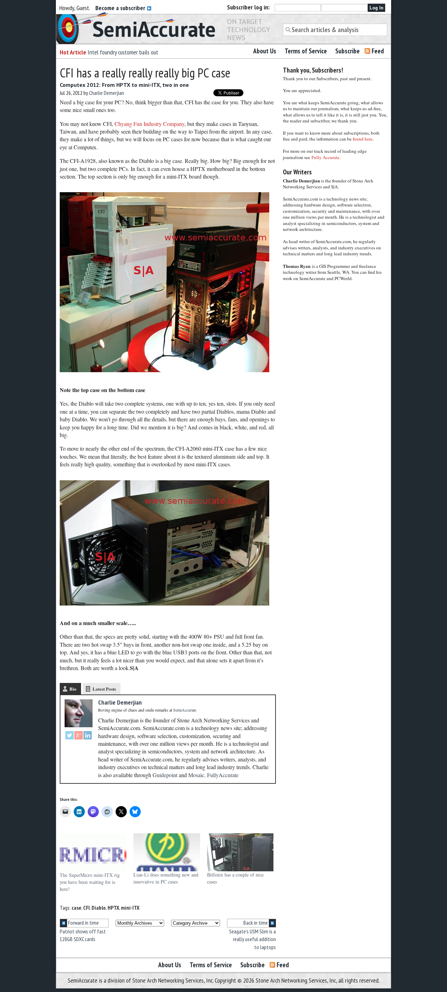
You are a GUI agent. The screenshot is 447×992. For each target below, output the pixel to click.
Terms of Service (306, 51)
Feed (378, 51)
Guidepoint (165, 775)
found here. (363, 139)
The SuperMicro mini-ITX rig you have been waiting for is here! (90, 882)
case (76, 907)
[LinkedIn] (87, 736)
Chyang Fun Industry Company (149, 123)
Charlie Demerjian (106, 92)
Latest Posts (104, 688)
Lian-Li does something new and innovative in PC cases (165, 878)
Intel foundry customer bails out (123, 52)
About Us (264, 51)
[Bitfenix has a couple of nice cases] (240, 852)
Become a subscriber (121, 8)
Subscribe (347, 51)
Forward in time (83, 922)
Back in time (256, 922)
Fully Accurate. (326, 157)
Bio (72, 688)
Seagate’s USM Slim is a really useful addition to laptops (252, 939)
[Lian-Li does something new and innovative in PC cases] (166, 852)
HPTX (113, 907)
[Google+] (78, 736)
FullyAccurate (223, 775)
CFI (86, 907)
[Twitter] (69, 736)
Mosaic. (197, 775)
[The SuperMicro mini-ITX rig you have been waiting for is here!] (93, 852)
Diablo (98, 907)
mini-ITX (130, 907)
